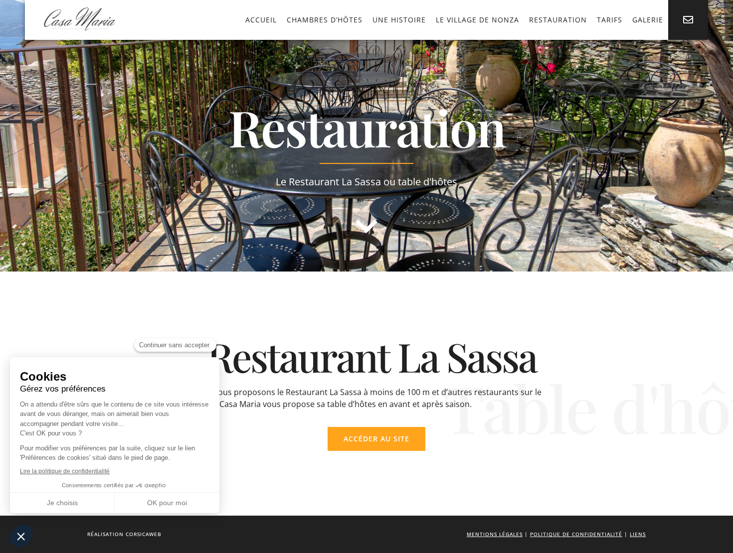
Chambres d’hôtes (325, 19)
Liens (638, 534)
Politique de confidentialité (576, 534)
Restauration (558, 19)
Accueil (261, 19)
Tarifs (609, 19)
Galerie (647, 19)
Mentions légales (495, 534)
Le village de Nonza (477, 19)
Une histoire (399, 19)
